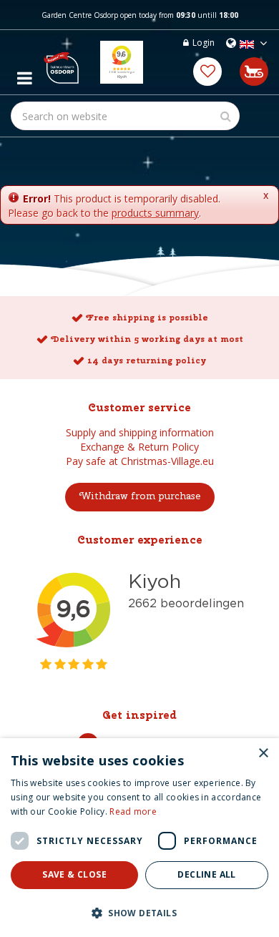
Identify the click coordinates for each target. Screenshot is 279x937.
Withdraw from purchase (139, 495)
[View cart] (254, 71)
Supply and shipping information (140, 432)
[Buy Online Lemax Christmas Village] (61, 62)
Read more (133, 811)
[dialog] (139, 837)
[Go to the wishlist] (207, 71)
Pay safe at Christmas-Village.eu (140, 461)
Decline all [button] (206, 874)
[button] (139, 912)
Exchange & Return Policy (139, 446)
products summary (155, 213)
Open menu (24, 74)
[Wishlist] (207, 71)
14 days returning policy (146, 360)
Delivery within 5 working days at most (147, 339)
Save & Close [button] (74, 874)
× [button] (263, 753)
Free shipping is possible (147, 317)
